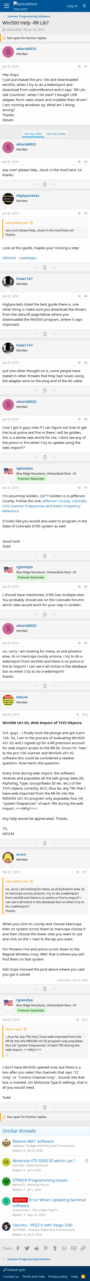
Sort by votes (56, 134)
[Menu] (6, 6)
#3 (86, 213)
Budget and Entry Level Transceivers (51, 1146)
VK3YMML (19, 1230)
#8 (86, 587)
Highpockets (27, 195)
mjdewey (18, 1146)
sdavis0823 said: (17, 223)
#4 (86, 296)
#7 (86, 488)
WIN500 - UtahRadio (19, 257)
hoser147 (24, 278)
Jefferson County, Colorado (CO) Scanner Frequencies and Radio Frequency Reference (44, 505)
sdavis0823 (13, 29)
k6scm (22, 697)
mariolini (18, 1165)
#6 (86, 419)
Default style (15, 1270)
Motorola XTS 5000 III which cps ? (43, 1160)
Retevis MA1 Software (33, 1141)
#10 (85, 715)
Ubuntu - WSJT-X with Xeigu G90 (42, 1225)
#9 (86, 643)
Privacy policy (58, 1276)
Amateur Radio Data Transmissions (51, 1230)
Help (74, 1276)
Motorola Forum (37, 1165)
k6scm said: (14, 1029)
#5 (86, 363)
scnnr (21, 854)
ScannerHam (21, 1210)
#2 (86, 162)
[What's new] (84, 5)
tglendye (24, 468)
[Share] (79, 66)
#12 (85, 1020)
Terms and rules (33, 1276)
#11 (85, 872)
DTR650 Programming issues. (40, 1180)
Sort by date (33, 134)
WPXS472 (18, 1185)
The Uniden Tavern (44, 1210)
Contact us (11, 1276)
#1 (86, 66)
